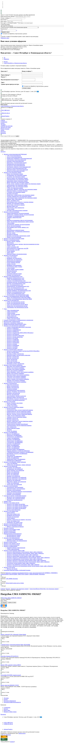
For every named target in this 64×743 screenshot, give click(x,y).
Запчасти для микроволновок (11, 240)
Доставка (6, 698)
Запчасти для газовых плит (11, 511)
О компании (7, 707)
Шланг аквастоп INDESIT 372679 (10, 685)
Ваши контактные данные (8, 16)
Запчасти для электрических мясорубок (14, 325)
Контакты (3, 714)
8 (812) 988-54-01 (5, 110)
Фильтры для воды (9, 528)
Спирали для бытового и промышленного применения (18, 320)
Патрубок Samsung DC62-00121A (9, 656)
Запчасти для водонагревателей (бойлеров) (15, 154)
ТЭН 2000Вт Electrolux (12, 578)
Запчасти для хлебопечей (10, 466)
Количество (4, 29)
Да (4, 57)
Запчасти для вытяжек (10, 532)
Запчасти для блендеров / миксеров (13, 349)
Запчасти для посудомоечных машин (13, 407)
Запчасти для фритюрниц (10, 546)
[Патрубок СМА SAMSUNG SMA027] (11, 597)
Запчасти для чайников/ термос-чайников (15, 462)
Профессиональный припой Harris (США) (15, 324)
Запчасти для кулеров (9, 401)
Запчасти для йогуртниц (10, 542)
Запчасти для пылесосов (10, 383)
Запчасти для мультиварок (11, 486)
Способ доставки (5, 24)
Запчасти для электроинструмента (13, 525)
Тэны (5, 308)
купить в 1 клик (12, 602)
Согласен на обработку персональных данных (14, 33)
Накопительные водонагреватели (13, 533)
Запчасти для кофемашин (10, 432)
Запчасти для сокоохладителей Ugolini (14, 238)
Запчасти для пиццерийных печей (13, 523)
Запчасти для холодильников (11, 212)
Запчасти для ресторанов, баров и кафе (14, 550)
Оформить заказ (5, 32)
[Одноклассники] (4, 606)
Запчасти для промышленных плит (13, 276)
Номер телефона (5, 18)
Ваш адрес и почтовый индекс (9, 23)
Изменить (6, 59)
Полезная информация (10, 700)
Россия (5, 61)
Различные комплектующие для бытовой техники (17, 570)
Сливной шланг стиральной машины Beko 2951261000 (15, 644)
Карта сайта (7, 710)
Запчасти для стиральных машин (12, 172)
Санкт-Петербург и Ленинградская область (15, 63)
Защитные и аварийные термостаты (13, 323)
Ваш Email (4, 19)
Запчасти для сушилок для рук (12, 543)
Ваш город (4, 21)
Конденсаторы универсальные (12, 321)
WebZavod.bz (22, 733)
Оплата (6, 699)
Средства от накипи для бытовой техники (15, 495)
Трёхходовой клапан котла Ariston (15, 583)
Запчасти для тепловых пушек (12, 529)
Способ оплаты (5, 27)
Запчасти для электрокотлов (11, 300)
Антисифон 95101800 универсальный (11, 675)
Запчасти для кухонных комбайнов (13, 365)
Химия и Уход (7, 501)
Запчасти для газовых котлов (11, 502)
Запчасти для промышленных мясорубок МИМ (16, 296)
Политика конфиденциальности (12, 702)
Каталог (6, 709)
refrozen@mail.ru (5, 116)
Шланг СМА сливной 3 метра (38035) (11, 665)
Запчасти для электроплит (11, 255)
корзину (12, 741)
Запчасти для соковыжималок (12, 538)
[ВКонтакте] (1, 606)
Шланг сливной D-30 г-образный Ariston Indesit (13, 634)
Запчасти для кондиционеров (11, 545)
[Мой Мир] (6, 606)
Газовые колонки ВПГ (10, 531)
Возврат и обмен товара (10, 711)
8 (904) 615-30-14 (5, 113)
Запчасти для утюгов (9, 567)
